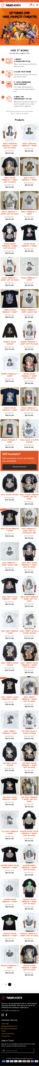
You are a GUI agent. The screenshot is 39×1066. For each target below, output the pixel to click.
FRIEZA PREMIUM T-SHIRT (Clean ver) (29, 311)
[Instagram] (2, 1015)
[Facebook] (6, 1015)
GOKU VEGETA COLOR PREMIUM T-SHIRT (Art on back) (29, 665)
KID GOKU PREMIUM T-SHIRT (10, 832)
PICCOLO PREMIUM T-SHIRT (10, 966)
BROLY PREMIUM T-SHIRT (29, 213)
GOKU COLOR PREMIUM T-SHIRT (10, 530)
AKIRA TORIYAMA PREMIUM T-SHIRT (29, 144)
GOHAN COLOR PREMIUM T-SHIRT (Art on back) (29, 376)
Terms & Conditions (7, 1033)
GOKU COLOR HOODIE (9, 494)
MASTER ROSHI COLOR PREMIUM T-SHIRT (10, 866)
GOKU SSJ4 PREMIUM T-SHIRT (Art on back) (29, 599)
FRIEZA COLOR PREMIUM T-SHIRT (9, 311)
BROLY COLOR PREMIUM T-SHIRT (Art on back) (9, 180)
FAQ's (3, 1031)
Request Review (19, 466)
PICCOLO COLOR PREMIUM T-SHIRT (9, 934)
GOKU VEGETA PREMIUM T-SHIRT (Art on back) (29, 699)
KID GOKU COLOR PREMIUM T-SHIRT (9, 798)
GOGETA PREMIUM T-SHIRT (9, 375)
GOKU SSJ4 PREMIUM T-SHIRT (9, 632)
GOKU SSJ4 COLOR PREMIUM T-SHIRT (9, 598)
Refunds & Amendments (9, 1028)
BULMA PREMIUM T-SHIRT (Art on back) (10, 279)
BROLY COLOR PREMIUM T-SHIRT (29, 179)
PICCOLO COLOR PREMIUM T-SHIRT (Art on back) (29, 901)
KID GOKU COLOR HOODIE (10, 764)
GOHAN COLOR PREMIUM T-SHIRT (9, 409)
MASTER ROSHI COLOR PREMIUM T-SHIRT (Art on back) (29, 833)
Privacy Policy (5, 1036)
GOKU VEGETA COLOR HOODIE (9, 664)
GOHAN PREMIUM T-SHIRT (10, 441)
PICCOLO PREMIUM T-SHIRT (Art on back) (29, 934)
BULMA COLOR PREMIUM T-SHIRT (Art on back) (9, 246)
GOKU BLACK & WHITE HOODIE (29, 441)
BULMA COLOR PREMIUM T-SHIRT (29, 245)
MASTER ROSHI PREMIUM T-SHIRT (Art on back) (29, 867)
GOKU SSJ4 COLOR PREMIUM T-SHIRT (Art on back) (29, 565)
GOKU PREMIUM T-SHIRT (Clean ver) (10, 564)
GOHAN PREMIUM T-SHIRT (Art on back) (29, 409)
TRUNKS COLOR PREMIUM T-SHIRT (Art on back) (29, 967)
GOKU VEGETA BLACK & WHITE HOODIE (29, 632)
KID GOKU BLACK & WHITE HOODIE (29, 732)
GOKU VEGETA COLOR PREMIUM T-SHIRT (9, 698)
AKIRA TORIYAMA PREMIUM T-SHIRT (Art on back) (9, 145)
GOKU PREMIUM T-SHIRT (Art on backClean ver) (29, 531)
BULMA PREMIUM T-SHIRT (29, 279)
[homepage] (11, 5)
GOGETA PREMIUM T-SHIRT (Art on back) (29, 343)
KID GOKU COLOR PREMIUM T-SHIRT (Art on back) (29, 765)
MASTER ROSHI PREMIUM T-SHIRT (9, 900)
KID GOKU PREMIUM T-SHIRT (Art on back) (29, 799)
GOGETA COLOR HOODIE (10, 343)
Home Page (5, 1024)
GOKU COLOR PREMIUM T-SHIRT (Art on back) (29, 496)
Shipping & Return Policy (9, 1026)
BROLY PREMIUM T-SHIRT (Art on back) (10, 213)
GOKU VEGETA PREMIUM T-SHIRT (9, 732)
